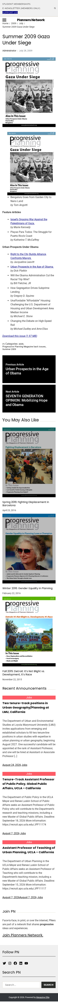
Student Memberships (16, 4)
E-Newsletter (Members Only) (21, 8)
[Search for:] (20, 985)
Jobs (29, 697)
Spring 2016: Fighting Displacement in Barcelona (25, 503)
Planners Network (31, 20)
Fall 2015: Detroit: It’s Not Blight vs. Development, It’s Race (23, 673)
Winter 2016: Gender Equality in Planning (27, 588)
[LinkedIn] (21, 963)
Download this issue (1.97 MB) (19, 336)
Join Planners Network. (22, 935)
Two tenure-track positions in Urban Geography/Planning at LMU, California (25, 707)
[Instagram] (10, 963)
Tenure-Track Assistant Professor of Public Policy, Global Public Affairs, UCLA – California (28, 783)
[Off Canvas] (4, 20)
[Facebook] (15, 963)
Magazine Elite (42, 997)
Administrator (9, 50)
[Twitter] (4, 963)
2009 (21, 344)
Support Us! (10, 12)
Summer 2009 (9, 349)
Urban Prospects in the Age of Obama (32, 266)
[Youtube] (26, 963)
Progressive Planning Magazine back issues (24, 346)
